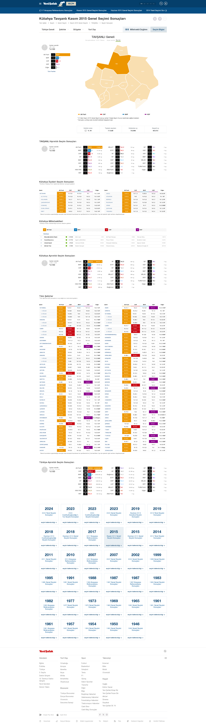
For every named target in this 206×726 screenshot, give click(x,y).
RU (154, 3)
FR (150, 3)
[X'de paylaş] (155, 19)
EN (144, 3)
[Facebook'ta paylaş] (160, 19)
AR (147, 3)
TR (141, 3)
